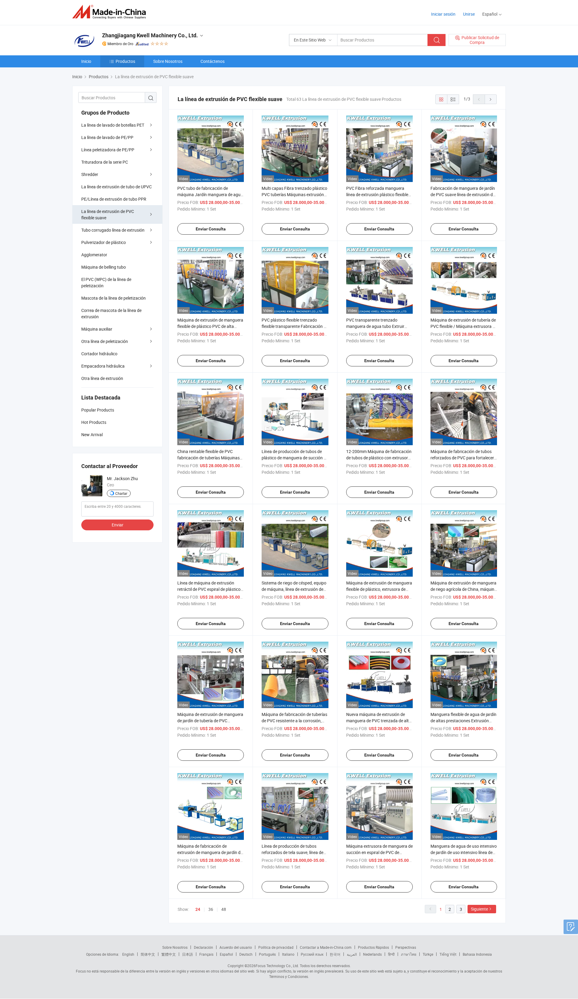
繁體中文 (168, 954)
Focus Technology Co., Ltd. (277, 965)
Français (206, 954)
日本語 (187, 954)
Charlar (121, 493)
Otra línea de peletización (104, 341)
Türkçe (428, 954)
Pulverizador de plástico (103, 242)
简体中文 (148, 954)
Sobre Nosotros (167, 61)
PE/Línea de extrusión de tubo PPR (113, 199)
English (128, 954)
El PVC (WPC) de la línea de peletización (106, 282)
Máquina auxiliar (96, 329)
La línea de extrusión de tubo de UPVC (116, 187)
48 (223, 909)
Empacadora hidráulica (103, 366)
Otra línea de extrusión (102, 378)
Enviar (117, 525)
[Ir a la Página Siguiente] (490, 99)
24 (197, 909)
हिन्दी (391, 954)
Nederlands (372, 954)
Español (226, 954)
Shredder (89, 174)
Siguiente (479, 909)
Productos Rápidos (373, 947)
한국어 (335, 954)
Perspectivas (405, 947)
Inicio (86, 61)
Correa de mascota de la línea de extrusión (111, 313)
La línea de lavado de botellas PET (112, 125)
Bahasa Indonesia (477, 954)
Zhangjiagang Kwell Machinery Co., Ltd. (150, 35)
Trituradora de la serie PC (104, 162)
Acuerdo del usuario (235, 947)
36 (210, 909)
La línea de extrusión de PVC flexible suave (107, 214)
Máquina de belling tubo (103, 267)
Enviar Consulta (211, 229)
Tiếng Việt (448, 954)
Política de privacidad (276, 947)
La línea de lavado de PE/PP (107, 137)
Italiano (288, 954)
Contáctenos (212, 61)
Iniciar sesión (443, 14)
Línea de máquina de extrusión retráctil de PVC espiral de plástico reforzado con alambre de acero (209, 589)
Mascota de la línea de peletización (113, 298)
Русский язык (312, 954)
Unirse (469, 14)
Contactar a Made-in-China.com (326, 947)
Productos (125, 61)
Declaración (203, 947)
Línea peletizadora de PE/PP (107, 150)
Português (267, 954)
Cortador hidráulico (99, 353)
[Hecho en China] (111, 12)
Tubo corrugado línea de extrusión (112, 230)
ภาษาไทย (408, 954)
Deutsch (246, 954)
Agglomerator (94, 254)
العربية (352, 954)
